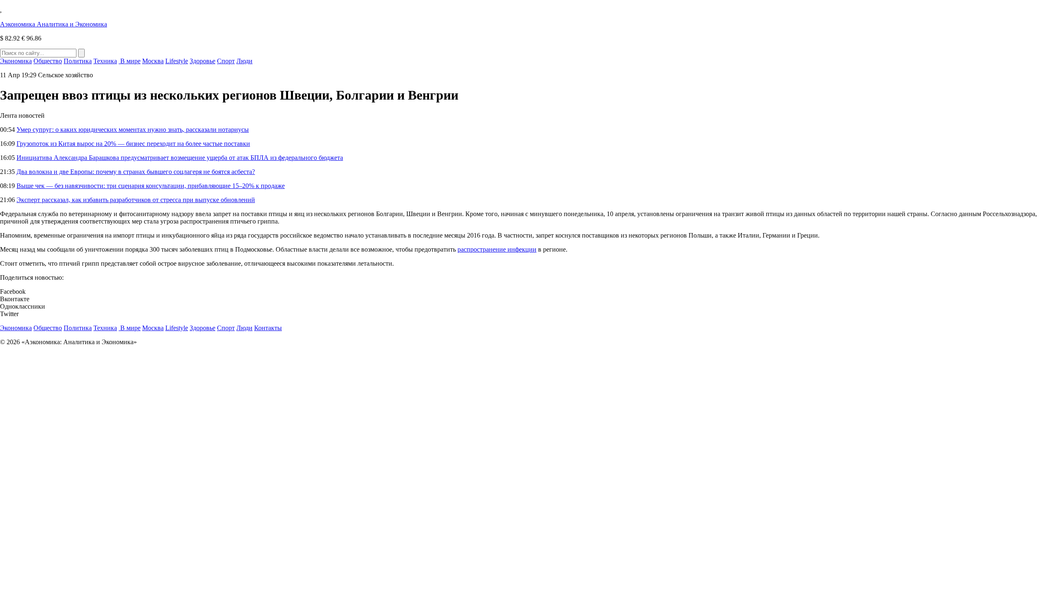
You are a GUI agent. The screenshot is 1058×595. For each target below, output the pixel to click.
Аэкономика (53, 24)
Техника (105, 60)
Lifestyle (176, 60)
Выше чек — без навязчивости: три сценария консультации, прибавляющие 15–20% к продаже (151, 185)
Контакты (268, 327)
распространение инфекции (497, 249)
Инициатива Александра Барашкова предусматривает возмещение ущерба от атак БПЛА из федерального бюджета (180, 157)
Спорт (226, 60)
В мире (130, 60)
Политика (78, 60)
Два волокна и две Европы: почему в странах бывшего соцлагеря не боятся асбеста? (136, 171)
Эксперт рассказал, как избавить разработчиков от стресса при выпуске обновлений (136, 199)
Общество (47, 60)
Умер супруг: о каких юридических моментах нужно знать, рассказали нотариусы (133, 129)
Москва (153, 60)
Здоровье (202, 60)
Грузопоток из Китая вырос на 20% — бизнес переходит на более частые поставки (133, 143)
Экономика (16, 60)
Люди (244, 60)
